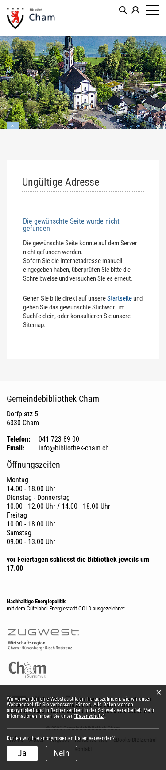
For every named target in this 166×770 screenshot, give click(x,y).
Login (135, 10)
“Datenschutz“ (89, 716)
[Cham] (44, 18)
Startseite (119, 298)
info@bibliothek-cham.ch (74, 448)
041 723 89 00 (59, 439)
